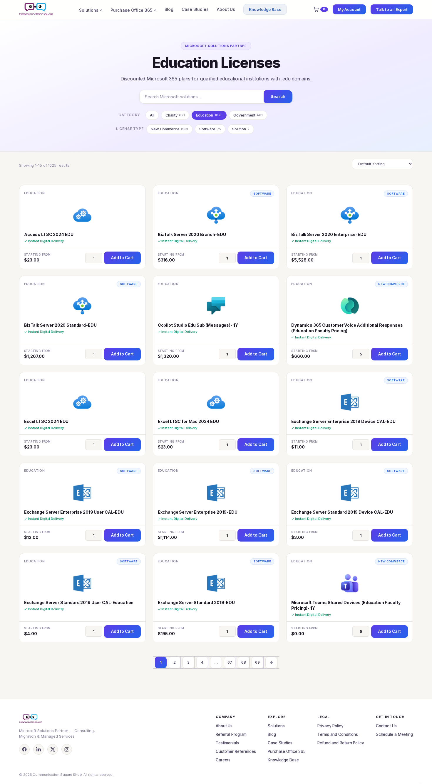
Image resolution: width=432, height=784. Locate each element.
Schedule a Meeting (394, 734)
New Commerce (169, 129)
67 (229, 662)
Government (248, 115)
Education (209, 115)
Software (210, 129)
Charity (175, 115)
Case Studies (195, 9)
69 (257, 662)
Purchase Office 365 (131, 10)
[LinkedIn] (38, 749)
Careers (223, 760)
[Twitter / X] (52, 749)
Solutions (88, 10)
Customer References (236, 751)
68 (243, 662)
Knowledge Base (265, 9)
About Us (226, 9)
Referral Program (231, 734)
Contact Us (386, 726)
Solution (241, 129)
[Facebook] (24, 749)
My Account (349, 9)
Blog (169, 9)
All (152, 115)
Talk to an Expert (392, 9)
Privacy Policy (330, 726)
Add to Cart (122, 257)
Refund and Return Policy (340, 743)
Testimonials (227, 743)
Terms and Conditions (337, 734)
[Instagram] (66, 749)
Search (278, 96)
